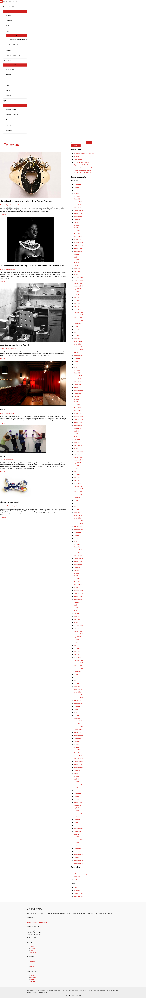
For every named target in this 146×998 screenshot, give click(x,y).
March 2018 (77, 477)
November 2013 (78, 628)
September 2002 (78, 828)
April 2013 (77, 648)
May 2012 (76, 680)
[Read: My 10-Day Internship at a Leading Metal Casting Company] (30, 197)
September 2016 (78, 529)
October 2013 (78, 631)
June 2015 (76, 573)
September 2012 (78, 669)
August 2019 (77, 428)
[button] (13, 7)
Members (33, 977)
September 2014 (78, 599)
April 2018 (77, 474)
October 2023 (78, 283)
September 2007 (78, 785)
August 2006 (77, 793)
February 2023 (78, 306)
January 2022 (77, 344)
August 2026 (77, 184)
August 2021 (77, 358)
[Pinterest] (77, 996)
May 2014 (76, 611)
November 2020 (78, 384)
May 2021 (76, 367)
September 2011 (78, 703)
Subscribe (33, 952)
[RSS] (80, 996)
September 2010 (78, 735)
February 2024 (78, 271)
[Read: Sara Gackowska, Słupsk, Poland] (39, 341)
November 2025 (78, 210)
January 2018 (77, 483)
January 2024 (77, 274)
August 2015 (77, 567)
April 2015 (77, 579)
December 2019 (78, 416)
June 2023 (76, 295)
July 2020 (76, 396)
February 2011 (78, 721)
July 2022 (76, 326)
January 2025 (77, 239)
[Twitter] (69, 996)
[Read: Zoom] (23, 452)
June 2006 (76, 799)
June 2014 (76, 608)
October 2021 (78, 352)
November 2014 (78, 593)
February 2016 (78, 550)
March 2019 (77, 442)
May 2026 (76, 193)
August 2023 (77, 289)
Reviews (2, 459)
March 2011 (77, 718)
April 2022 (77, 335)
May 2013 (76, 645)
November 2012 (78, 663)
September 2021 (78, 355)
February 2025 (78, 236)
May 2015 (76, 576)
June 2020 (76, 399)
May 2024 (76, 263)
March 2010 (77, 753)
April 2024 (77, 265)
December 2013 (78, 625)
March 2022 (77, 338)
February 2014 (78, 619)
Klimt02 (3, 409)
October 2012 (78, 666)
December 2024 (78, 242)
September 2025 (78, 216)
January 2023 (77, 309)
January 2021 (77, 379)
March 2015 (77, 582)
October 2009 (78, 764)
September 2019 (78, 425)
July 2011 (76, 709)
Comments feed (78, 893)
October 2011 (78, 700)
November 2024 (78, 245)
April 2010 (77, 750)
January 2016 (77, 553)
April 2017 (77, 509)
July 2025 (76, 222)
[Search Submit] (89, 142)
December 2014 (78, 590)
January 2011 (77, 724)
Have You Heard (78, 159)
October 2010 (78, 732)
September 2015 (78, 564)
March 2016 (77, 547)
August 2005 (77, 805)
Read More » (3, 214)
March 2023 (77, 303)
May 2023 (76, 297)
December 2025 (78, 208)
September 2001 (78, 840)
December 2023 (78, 277)
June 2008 (76, 782)
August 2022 (77, 323)
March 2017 (77, 512)
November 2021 (78, 350)
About (32, 946)
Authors (32, 975)
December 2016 (78, 521)
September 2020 (78, 390)
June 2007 (76, 790)
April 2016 (77, 544)
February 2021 (78, 376)
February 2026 (78, 202)
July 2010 (76, 741)
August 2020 (77, 393)
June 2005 (76, 811)
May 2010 (76, 747)
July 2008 (76, 779)
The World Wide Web (9, 502)
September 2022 (78, 321)
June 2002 (76, 837)
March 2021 (77, 373)
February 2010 (78, 756)
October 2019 (78, 422)
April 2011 (77, 715)
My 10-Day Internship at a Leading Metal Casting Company (26, 201)
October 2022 (78, 318)
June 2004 (76, 816)
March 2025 (77, 234)
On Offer (76, 156)
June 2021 (76, 364)
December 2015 (78, 555)
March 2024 (77, 268)
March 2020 (77, 408)
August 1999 (77, 857)
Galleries (33, 979)
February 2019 (78, 445)
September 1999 (78, 854)
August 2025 (77, 219)
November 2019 (78, 419)
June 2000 (76, 851)
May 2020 (76, 402)
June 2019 (76, 434)
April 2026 (77, 196)
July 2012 (76, 674)
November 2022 (78, 315)
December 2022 (78, 312)
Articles (2, 205)
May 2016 (76, 541)
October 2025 (78, 213)
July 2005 (76, 808)
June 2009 (76, 776)
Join (31, 950)
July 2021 (76, 361)
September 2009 (78, 767)
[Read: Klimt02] (33, 405)
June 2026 (76, 190)
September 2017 (78, 495)
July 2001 (76, 843)
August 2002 (77, 831)
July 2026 (76, 187)
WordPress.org (78, 896)
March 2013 (77, 651)
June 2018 (76, 468)
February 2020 (78, 410)
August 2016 (77, 532)
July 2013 (76, 640)
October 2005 (78, 802)
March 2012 (77, 686)
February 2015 (78, 584)
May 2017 (76, 506)
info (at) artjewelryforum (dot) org (37, 922)
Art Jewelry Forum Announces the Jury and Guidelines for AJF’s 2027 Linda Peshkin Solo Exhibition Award (84, 170)
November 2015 (78, 558)
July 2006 (76, 796)
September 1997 (78, 863)
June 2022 (76, 329)
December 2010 (78, 727)
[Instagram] (73, 996)
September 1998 (78, 860)
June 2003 (76, 825)
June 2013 (76, 642)
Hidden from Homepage (80, 874)
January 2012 (77, 692)
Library (32, 966)
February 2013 (78, 654)
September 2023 (78, 286)
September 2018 (78, 460)
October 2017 (78, 492)
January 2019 (77, 448)
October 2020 (78, 387)
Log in (75, 887)
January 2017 (77, 518)
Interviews (3, 269)
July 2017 (76, 500)
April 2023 (77, 300)
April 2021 (77, 370)
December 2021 (78, 347)
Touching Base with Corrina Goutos (84, 153)
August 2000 (77, 848)
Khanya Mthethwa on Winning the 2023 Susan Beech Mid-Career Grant (32, 265)
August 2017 (77, 497)
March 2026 (77, 199)
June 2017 (76, 503)
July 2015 (76, 570)
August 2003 (77, 819)
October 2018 (78, 457)
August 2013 (77, 637)
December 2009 (78, 758)
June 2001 (76, 845)
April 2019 (77, 439)
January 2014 (77, 622)
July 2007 (76, 788)
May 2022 (76, 332)
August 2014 (77, 602)
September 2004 (78, 814)
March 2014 (77, 616)
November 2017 (78, 489)
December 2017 (78, 486)
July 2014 (76, 605)
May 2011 (76, 712)
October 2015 (78, 561)
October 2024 (78, 248)
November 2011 (78, 698)
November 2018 (78, 454)
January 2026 (77, 205)
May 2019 (76, 437)
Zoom (2, 456)
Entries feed (77, 890)
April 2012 (77, 683)
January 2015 (77, 587)
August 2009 (77, 770)
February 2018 (78, 480)
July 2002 (76, 834)
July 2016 (76, 535)
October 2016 (78, 526)
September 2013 (78, 634)
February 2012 (78, 689)
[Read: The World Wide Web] (15, 498)
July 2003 (76, 822)
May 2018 (76, 471)
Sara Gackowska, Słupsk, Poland (14, 345)
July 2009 (76, 773)
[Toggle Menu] (15, 11)
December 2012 (78, 660)
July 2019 (76, 431)
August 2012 (77, 671)
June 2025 (76, 225)
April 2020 (77, 405)
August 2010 (77, 738)
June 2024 (76, 260)
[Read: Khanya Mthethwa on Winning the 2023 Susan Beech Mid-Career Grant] (30, 262)
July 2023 (76, 292)
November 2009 (78, 761)
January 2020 (77, 413)
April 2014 (77, 613)
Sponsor (32, 948)
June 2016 (76, 538)
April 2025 (77, 231)
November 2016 (78, 524)
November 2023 (78, 280)
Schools (32, 981)
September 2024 (78, 251)
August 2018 (77, 463)
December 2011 (78, 695)
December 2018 (78, 451)
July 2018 (76, 466)
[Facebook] (66, 996)
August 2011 (77, 706)
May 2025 (76, 228)
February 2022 (78, 341)
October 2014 (78, 596)
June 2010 (76, 744)
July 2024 (76, 257)
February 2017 (78, 515)
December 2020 (78, 381)
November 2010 (78, 729)
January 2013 (77, 657)
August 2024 (77, 254)
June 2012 (76, 677)
